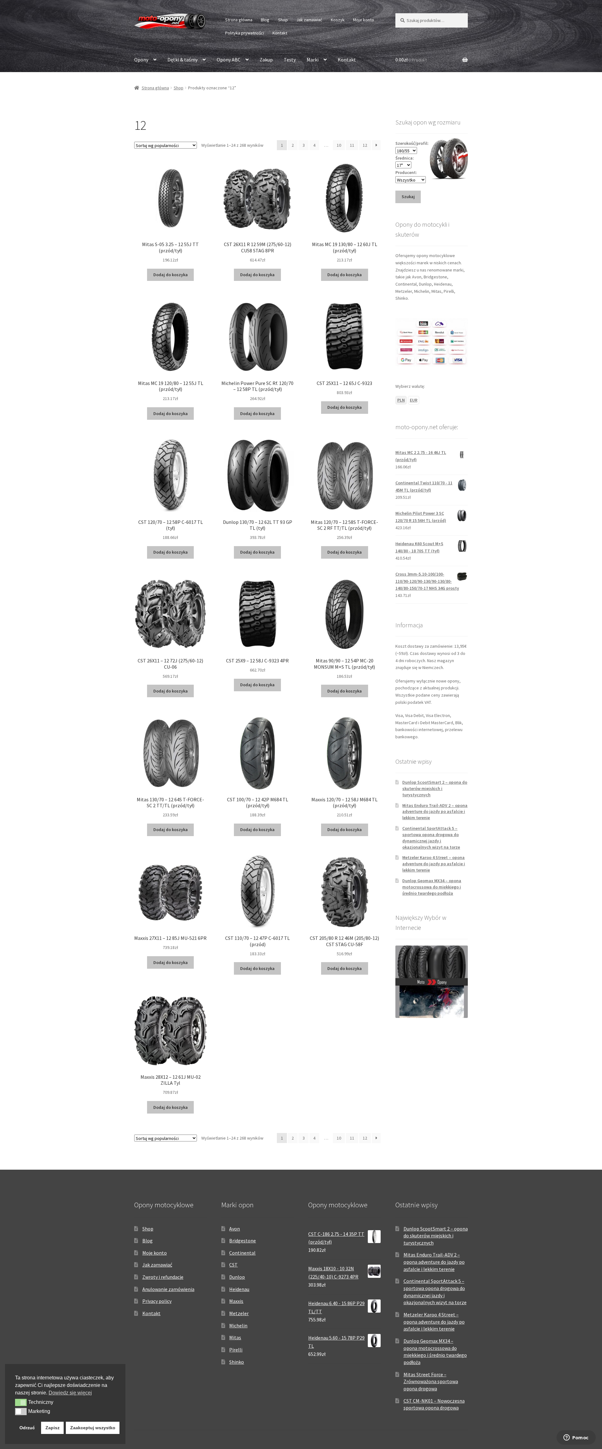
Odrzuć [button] (27, 1427)
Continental (242, 1253)
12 (365, 145)
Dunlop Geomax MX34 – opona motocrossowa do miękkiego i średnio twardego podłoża (431, 887)
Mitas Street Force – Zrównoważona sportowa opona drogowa (431, 1381)
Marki (313, 59)
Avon (234, 1228)
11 (352, 145)
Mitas (235, 1337)
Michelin (238, 1325)
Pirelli (235, 1349)
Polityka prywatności (244, 33)
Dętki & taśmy (182, 59)
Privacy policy (157, 1301)
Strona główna (238, 20)
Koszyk (338, 20)
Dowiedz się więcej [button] (70, 1392)
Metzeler (239, 1313)
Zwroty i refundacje (162, 1277)
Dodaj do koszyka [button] (170, 274)
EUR (413, 400)
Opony (141, 59)
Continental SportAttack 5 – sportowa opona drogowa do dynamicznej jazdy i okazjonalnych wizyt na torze (431, 837)
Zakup (266, 59)
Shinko (236, 1362)
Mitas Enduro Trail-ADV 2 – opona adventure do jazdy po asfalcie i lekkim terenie (434, 812)
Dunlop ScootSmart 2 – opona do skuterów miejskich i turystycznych (434, 788)
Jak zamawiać (309, 20)
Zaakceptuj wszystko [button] (92, 1427)
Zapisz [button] (52, 1427)
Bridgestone (242, 1240)
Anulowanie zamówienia (168, 1289)
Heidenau (239, 1289)
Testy (290, 59)
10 (339, 145)
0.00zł (411, 59)
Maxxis (236, 1301)
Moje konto (363, 20)
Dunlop (237, 1277)
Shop (283, 20)
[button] (21, 1402)
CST (233, 1265)
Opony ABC (228, 59)
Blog (265, 20)
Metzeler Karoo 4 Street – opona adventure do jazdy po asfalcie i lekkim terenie (433, 864)
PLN (401, 400)
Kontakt (279, 33)
